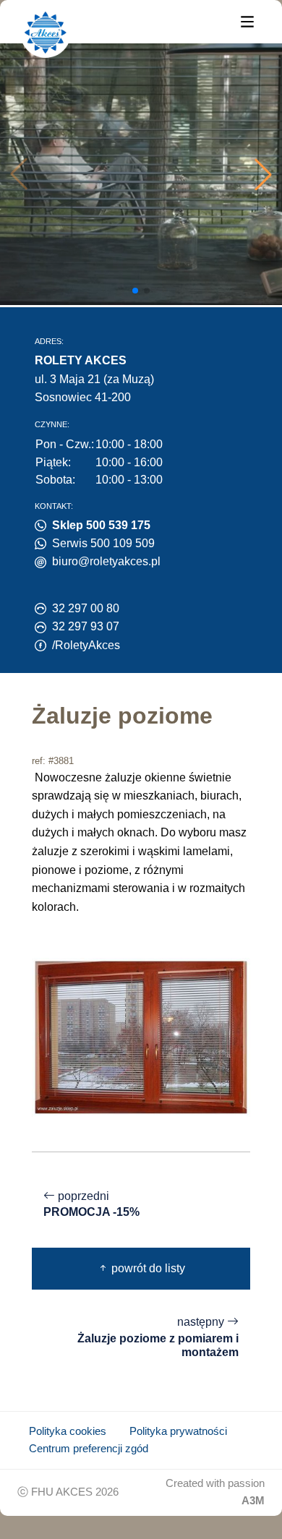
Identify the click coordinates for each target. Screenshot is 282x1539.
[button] (263, 174)
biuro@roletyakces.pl (106, 561)
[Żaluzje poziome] (141, 1036)
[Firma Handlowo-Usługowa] (45, 32)
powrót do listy (146, 1268)
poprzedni (91, 1204)
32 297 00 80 (85, 608)
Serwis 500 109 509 (103, 543)
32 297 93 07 (85, 626)
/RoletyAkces (86, 645)
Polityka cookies (67, 1431)
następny (158, 1337)
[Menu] (247, 20)
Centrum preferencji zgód (88, 1448)
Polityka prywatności (178, 1431)
